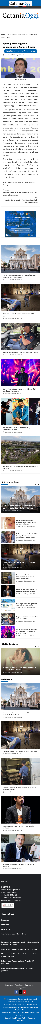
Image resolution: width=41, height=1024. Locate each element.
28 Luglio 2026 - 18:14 (18, 672)
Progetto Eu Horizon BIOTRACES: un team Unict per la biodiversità (21, 200)
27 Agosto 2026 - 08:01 (30, 540)
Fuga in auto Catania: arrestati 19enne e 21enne (20, 352)
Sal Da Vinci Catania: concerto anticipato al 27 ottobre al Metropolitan (19, 390)
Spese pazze (7, 185)
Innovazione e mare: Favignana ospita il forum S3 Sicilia (27, 604)
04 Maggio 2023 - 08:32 (19, 55)
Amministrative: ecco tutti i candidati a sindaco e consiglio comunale (20, 192)
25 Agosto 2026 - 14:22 (17, 432)
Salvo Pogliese (29, 182)
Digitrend (19, 1010)
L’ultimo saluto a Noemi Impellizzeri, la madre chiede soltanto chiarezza (26, 522)
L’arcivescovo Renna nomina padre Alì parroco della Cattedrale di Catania (19, 276)
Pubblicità (5, 925)
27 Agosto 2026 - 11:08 (17, 355)
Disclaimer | (32, 1018)
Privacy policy (6, 929)
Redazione (8, 55)
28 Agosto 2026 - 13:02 (30, 581)
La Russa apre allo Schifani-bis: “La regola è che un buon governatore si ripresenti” (27, 536)
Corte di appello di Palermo (15, 182)
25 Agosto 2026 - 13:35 (17, 471)
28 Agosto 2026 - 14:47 (17, 318)
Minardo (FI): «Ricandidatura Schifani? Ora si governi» (17, 969)
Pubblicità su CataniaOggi (24, 985)
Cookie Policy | (10, 1018)
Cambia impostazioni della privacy (13, 934)
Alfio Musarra (8, 672)
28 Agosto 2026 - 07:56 (17, 510)
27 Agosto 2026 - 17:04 (30, 607)
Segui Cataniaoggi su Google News (20, 51)
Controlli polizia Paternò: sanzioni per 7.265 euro (20, 751)
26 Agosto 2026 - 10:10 (17, 393)
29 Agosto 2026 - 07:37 (17, 280)
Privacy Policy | (22, 1018)
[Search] (37, 3)
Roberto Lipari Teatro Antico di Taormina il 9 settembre (26, 590)
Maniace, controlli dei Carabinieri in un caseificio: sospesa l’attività (25, 577)
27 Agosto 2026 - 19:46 (30, 526)
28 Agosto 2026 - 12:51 (30, 594)
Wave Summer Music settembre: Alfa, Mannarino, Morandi (16, 429)
